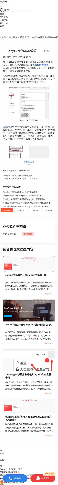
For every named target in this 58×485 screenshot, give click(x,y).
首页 (2, 14)
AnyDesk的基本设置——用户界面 (24, 179)
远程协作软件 (24, 171)
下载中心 (4, 20)
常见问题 (21, 210)
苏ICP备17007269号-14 (14, 482)
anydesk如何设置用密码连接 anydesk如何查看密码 (24, 199)
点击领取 (27, 234)
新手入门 (24, 37)
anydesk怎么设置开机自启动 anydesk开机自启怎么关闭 (25, 206)
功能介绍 (4, 17)
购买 (2, 26)
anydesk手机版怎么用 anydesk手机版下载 (20, 192)
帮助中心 (4, 23)
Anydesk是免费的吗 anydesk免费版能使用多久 (22, 195)
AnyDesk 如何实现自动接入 (21, 176)
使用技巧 (49, 210)
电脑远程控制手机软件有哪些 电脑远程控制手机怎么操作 (26, 203)
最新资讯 (35, 210)
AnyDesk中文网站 (9, 37)
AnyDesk (3, 1)
